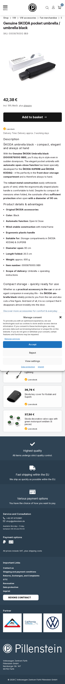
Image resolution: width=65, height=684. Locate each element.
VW (14, 17)
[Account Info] (53, 7)
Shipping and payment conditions (19, 572)
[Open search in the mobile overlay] (47, 7)
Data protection (28, 367)
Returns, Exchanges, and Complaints (21, 576)
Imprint (41, 367)
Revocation (8, 583)
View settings (32, 361)
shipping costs (35, 551)
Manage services (12, 339)
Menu (5, 10)
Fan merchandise (48, 17)
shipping (28, 105)
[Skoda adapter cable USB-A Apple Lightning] (32, 372)
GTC (5, 579)
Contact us (8, 568)
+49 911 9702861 (14, 518)
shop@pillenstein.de (15, 521)
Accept (32, 344)
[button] (60, 317)
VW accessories (28, 17)
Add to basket (32, 117)
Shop (6, 17)
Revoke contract (19, 597)
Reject (32, 352)
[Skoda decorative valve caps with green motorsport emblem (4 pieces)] (32, 421)
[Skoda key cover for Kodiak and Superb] (32, 396)
